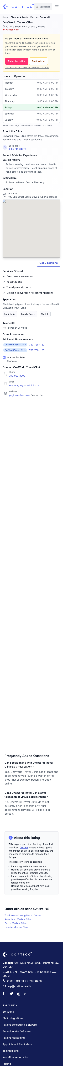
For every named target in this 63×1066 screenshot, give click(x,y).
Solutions (8, 1011)
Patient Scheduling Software (20, 1024)
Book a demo (38, 61)
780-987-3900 (17, 375)
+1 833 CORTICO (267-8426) (25, 981)
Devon (33, 17)
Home (5, 17)
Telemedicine (11, 1050)
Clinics (14, 17)
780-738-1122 (36, 344)
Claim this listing (16, 61)
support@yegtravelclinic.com (24, 385)
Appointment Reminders (17, 1044)
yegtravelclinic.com (26, 395)
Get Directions (48, 262)
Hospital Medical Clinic (16, 927)
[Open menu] (56, 6)
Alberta (24, 17)
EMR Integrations (13, 1018)
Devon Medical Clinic (16, 923)
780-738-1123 (36, 350)
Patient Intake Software (17, 1031)
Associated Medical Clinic (18, 919)
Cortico (24, 847)
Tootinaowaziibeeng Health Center (23, 915)
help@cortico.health (19, 986)
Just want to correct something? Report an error (27, 67)
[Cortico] (18, 6)
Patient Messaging (14, 1037)
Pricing (7, 1063)
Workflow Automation (16, 1057)
